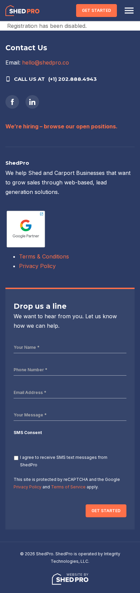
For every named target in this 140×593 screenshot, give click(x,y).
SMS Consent (28, 432)
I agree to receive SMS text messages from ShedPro (63, 461)
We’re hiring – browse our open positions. (61, 126)
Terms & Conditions (44, 256)
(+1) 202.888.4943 (72, 79)
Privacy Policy (37, 266)
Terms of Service (68, 486)
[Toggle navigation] (129, 10)
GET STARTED (96, 10)
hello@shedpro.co (45, 62)
